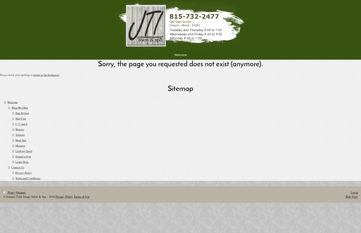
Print (10, 192)
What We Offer (19, 108)
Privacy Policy (64, 197)
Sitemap (20, 192)
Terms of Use (82, 197)
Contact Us (17, 167)
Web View (352, 197)
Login (354, 192)
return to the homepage (46, 75)
